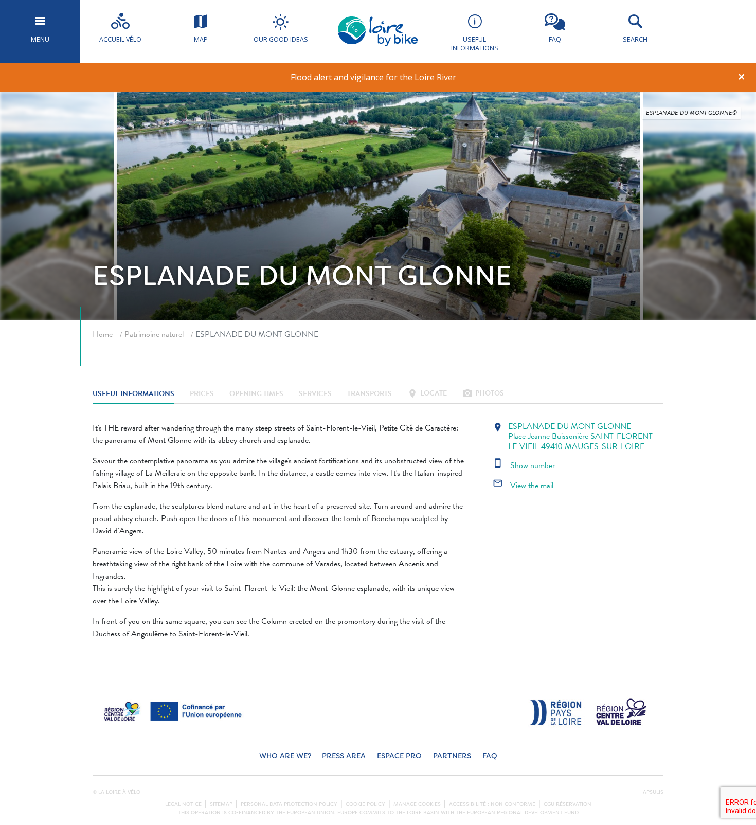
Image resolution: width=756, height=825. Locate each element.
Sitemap (221, 804)
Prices (202, 394)
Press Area (344, 755)
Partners (452, 755)
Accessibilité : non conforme (492, 804)
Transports (369, 394)
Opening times (256, 394)
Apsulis (653, 792)
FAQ (489, 755)
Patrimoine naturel (154, 334)
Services (315, 394)
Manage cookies (417, 804)
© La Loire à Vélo (116, 792)
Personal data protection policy (289, 804)
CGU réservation (567, 804)
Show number (524, 465)
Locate (427, 394)
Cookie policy (365, 804)
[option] (373, 77)
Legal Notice (183, 804)
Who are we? (285, 755)
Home (103, 334)
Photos (483, 394)
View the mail (523, 485)
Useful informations (133, 394)
